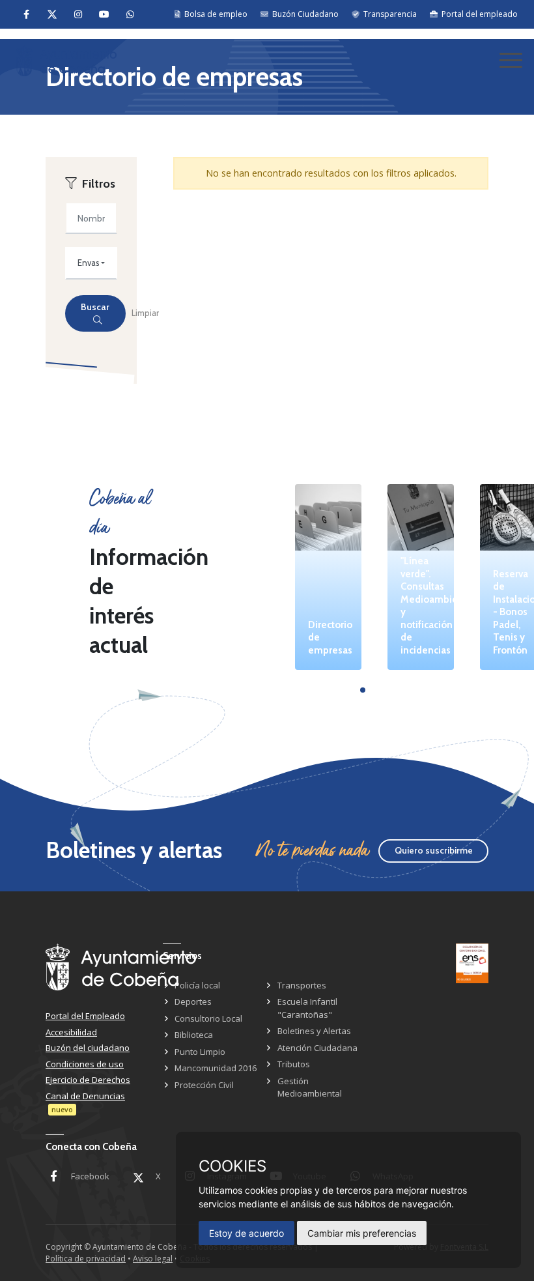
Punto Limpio (200, 1052)
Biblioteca (194, 1035)
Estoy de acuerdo (246, 1233)
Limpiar (145, 313)
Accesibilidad (71, 1032)
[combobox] (91, 263)
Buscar (95, 307)
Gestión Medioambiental (309, 1087)
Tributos (293, 1064)
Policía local (197, 985)
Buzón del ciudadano (88, 1048)
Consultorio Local (208, 1018)
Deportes (193, 1001)
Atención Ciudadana (317, 1048)
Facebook (90, 1176)
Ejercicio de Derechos (88, 1080)
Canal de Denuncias (85, 1096)
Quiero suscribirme (434, 850)
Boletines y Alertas (314, 1031)
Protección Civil (204, 1085)
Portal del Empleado (85, 1016)
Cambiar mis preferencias (361, 1233)
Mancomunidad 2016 (216, 1068)
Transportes (301, 985)
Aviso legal (153, 1258)
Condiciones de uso (85, 1064)
